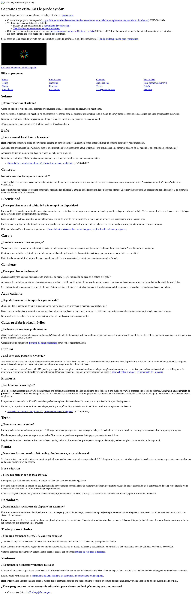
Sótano (5, 79)
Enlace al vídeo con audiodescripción (18, 67)
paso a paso (67, 15)
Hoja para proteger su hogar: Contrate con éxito (72, 31)
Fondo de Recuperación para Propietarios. (118, 39)
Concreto (100, 79)
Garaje (5, 83)
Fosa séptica (7, 89)
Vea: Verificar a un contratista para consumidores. (36, 28)
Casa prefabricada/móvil (155, 83)
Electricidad (149, 79)
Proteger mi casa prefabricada (43, 342)
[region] (96, 84)
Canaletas (53, 83)
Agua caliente (102, 83)
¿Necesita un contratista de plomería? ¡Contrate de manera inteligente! (40, 163)
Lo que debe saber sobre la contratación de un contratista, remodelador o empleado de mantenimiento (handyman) (95, 20)
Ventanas (148, 89)
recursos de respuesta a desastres (89, 551)
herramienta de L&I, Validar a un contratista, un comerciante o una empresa (67, 575)
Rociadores (54, 89)
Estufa (147, 86)
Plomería (53, 86)
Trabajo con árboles (105, 89)
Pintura (5, 86)
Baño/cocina (55, 79)
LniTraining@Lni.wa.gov (38, 592)
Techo (99, 86)
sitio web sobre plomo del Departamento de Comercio (137, 372)
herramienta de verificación (56, 25)
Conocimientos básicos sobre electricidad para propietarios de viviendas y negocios (87, 229)
